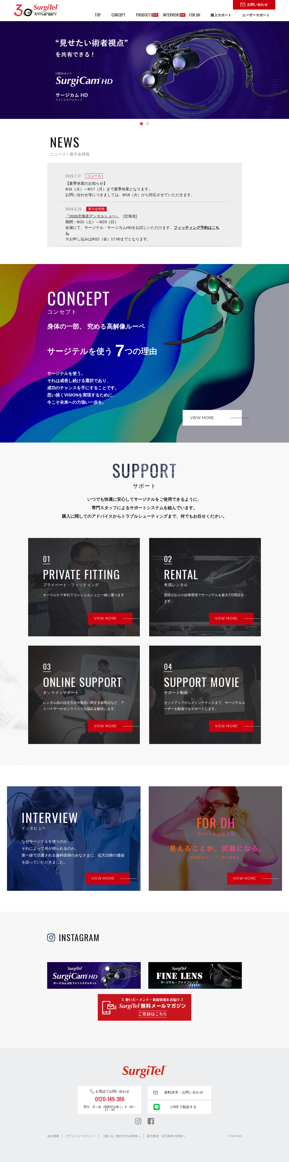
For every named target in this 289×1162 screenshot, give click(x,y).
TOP (98, 15)
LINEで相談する (184, 1107)
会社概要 (53, 1136)
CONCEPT (118, 15)
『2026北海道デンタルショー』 (92, 216)
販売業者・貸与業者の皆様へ (166, 1136)
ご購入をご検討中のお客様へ (121, 1136)
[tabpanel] (144, 59)
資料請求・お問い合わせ (183, 1092)
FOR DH (194, 15)
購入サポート (221, 15)
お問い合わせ (257, 4)
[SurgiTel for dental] (36, 10)
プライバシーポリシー (80, 1136)
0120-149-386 (109, 1099)
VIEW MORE (202, 417)
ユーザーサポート (256, 15)
